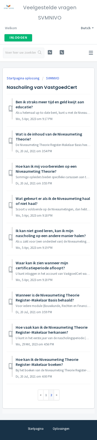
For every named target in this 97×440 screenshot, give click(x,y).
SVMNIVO (52, 78)
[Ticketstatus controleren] (50, 52)
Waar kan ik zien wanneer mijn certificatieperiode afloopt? (42, 265)
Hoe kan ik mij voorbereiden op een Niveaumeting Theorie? (46, 169)
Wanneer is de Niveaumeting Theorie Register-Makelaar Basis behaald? (47, 297)
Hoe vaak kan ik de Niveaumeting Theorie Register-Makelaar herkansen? (52, 330)
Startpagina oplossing (23, 78)
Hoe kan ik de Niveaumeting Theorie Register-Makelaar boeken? (47, 362)
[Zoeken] (40, 53)
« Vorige (41, 395)
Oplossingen (61, 429)
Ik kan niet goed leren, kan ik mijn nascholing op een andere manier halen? (51, 233)
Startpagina (36, 429)
